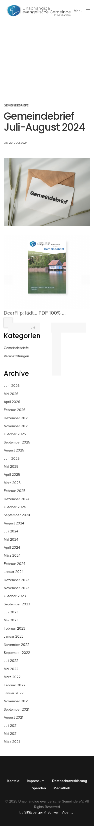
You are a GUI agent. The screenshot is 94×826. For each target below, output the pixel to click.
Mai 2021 (11, 734)
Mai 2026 (11, 394)
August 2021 (13, 717)
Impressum (36, 781)
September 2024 (17, 515)
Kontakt (13, 781)
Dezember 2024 (16, 499)
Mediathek (61, 788)
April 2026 (12, 402)
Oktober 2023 (15, 596)
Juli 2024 (11, 531)
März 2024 (12, 555)
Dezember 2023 (16, 580)
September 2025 (17, 442)
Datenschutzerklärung (69, 781)
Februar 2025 (14, 491)
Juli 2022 (11, 661)
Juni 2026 (12, 386)
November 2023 (16, 588)
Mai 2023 (11, 620)
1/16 (32, 328)
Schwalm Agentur (61, 812)
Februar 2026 (14, 410)
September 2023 (17, 604)
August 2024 (14, 523)
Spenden (39, 788)
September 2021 (16, 709)
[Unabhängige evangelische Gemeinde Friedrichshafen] (39, 11)
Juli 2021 (11, 726)
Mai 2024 (11, 539)
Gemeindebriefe (16, 105)
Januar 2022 (14, 693)
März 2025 (12, 483)
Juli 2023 (11, 612)
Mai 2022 (11, 669)
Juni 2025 (12, 458)
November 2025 (16, 426)
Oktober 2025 (15, 434)
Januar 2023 (14, 636)
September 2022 (17, 653)
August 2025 (14, 450)
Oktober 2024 (15, 507)
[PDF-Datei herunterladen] (56, 331)
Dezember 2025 (16, 418)
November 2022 (16, 645)
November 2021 (16, 701)
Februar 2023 (14, 628)
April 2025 (12, 474)
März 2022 (12, 677)
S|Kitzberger (33, 812)
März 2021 (12, 742)
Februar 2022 (14, 685)
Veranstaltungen (16, 356)
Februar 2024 (14, 564)
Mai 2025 (11, 466)
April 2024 (12, 547)
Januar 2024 (14, 572)
